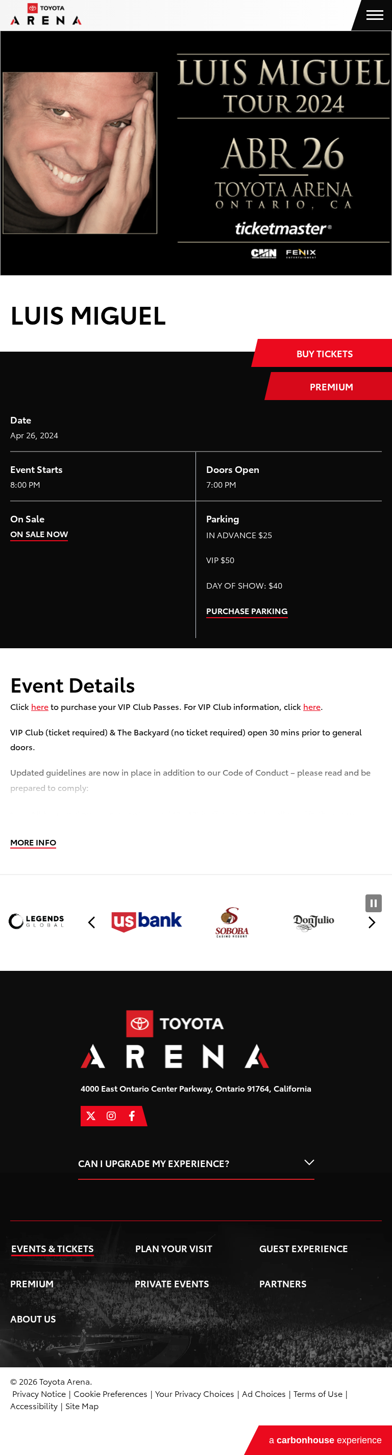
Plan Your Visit (173, 1247)
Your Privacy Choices (194, 1393)
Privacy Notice (39, 1393)
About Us (33, 1318)
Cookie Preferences (111, 1393)
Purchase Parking (247, 610)
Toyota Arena (46, 14)
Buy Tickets (325, 353)
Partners (283, 1283)
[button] (92, 922)
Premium (331, 386)
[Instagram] (111, 1116)
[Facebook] (131, 1116)
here (39, 706)
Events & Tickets (52, 1247)
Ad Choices (264, 1393)
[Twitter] (91, 1116)
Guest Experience (303, 1247)
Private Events (172, 1283)
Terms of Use (317, 1393)
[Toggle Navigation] (376, 15)
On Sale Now (39, 533)
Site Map (82, 1405)
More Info (33, 842)
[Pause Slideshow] (373, 903)
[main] (196, 452)
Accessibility (34, 1405)
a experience (325, 1440)
